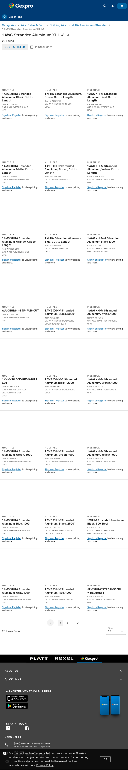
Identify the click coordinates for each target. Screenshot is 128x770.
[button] (68, 35)
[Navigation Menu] (5, 6)
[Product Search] (105, 6)
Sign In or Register (11, 115)
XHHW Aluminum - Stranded (89, 25)
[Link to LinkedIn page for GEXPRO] (15, 728)
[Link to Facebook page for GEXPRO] (35, 728)
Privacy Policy (45, 765)
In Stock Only (43, 47)
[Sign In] (113, 6)
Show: (111, 628)
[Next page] (77, 622)
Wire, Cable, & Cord (32, 25)
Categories (9, 25)
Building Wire (58, 25)
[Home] (21, 6)
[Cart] (122, 6)
